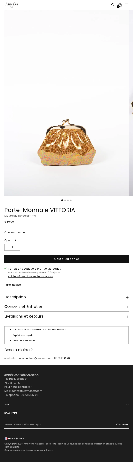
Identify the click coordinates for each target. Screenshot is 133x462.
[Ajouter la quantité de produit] (7, 247)
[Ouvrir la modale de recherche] (113, 5)
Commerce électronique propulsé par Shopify (28, 450)
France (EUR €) (16, 438)
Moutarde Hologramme (20, 216)
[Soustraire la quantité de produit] (17, 247)
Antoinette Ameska (34, 443)
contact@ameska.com (38, 358)
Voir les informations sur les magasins (30, 276)
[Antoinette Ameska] (11, 5)
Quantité (10, 240)
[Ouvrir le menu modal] (127, 5)
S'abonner (122, 424)
